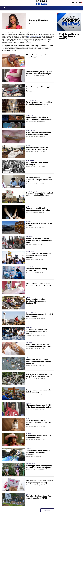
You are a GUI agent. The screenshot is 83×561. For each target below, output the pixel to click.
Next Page (47, 510)
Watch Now (76, 3)
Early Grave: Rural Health (34, 36)
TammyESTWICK (30, 23)
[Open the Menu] (2, 3)
